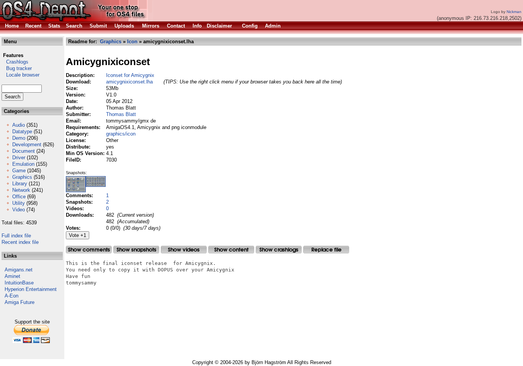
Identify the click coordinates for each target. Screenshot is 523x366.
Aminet (12, 276)
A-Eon (11, 296)
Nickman (514, 12)
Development (26, 144)
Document (23, 151)
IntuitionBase (19, 283)
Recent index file (20, 242)
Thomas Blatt (121, 114)
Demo (18, 138)
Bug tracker (17, 68)
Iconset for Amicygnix (130, 75)
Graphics (22, 177)
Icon (132, 41)
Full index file (16, 236)
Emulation (23, 164)
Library (19, 183)
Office (19, 196)
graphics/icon (121, 134)
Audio (18, 125)
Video (18, 209)
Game (19, 170)
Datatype (22, 131)
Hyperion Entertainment (31, 289)
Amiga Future (19, 302)
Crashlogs (15, 62)
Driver (18, 157)
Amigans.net (19, 270)
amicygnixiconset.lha (129, 82)
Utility (18, 203)
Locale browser (20, 75)
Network (21, 190)
